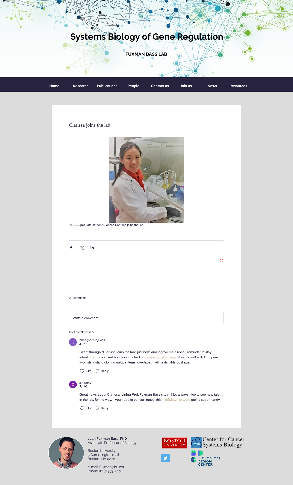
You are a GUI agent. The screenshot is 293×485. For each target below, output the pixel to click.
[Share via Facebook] (71, 248)
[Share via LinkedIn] (92, 248)
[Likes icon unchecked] (82, 371)
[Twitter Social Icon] (165, 458)
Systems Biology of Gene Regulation (146, 36)
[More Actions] (221, 342)
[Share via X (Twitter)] (82, 248)
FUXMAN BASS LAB (146, 54)
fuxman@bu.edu (112, 467)
